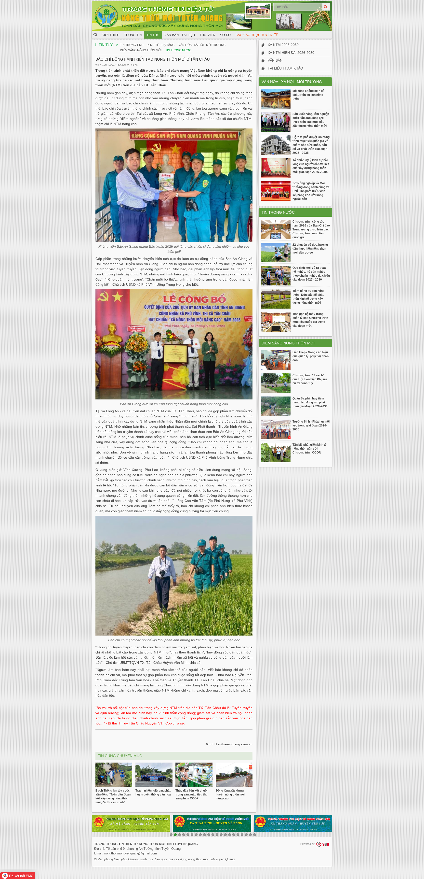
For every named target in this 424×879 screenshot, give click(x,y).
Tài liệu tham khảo (284, 68)
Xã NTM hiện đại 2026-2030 (289, 53)
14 (225, 834)
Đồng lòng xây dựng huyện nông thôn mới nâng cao (230, 794)
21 (254, 834)
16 (233, 834)
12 (217, 834)
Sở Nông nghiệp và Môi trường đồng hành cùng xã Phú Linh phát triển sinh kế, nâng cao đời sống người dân (311, 191)
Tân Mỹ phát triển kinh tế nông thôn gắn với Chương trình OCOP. (309, 448)
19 (246, 834)
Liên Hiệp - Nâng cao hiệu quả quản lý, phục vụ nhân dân (310, 356)
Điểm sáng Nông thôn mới (140, 50)
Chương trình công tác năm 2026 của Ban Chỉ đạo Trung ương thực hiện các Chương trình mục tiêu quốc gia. (311, 229)
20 (250, 834)
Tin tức (152, 35)
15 (229, 834)
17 (238, 834)
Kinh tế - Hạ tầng (160, 45)
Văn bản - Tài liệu (179, 35)
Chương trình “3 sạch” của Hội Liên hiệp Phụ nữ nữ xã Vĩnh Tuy (309, 379)
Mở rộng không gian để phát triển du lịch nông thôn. (308, 94)
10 (208, 834)
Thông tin (133, 35)
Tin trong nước (178, 50)
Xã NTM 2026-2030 (282, 45)
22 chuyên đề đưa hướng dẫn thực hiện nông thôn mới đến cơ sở (310, 248)
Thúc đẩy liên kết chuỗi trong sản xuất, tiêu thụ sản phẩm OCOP (191, 794)
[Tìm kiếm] (326, 7)
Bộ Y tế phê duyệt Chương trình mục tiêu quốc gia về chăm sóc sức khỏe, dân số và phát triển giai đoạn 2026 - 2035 (311, 145)
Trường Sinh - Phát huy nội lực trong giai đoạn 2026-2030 (311, 425)
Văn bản (273, 60)
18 (242, 834)
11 (213, 834)
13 (221, 834)
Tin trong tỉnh (132, 45)
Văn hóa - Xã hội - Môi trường (201, 45)
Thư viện (207, 35)
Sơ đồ (225, 35)
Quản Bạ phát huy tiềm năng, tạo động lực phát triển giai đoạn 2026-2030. (310, 402)
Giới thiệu (110, 35)
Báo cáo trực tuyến (255, 35)
